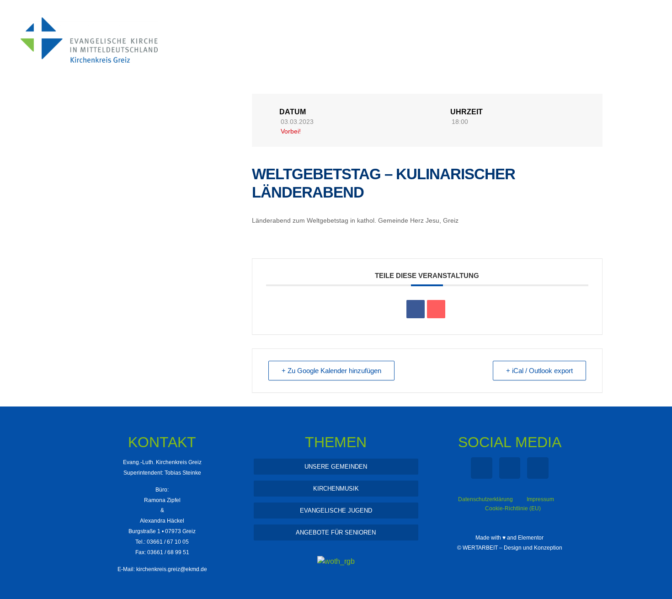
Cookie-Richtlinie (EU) (513, 508)
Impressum (540, 499)
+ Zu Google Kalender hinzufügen (331, 370)
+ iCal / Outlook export (539, 370)
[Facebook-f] (481, 468)
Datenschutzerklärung (485, 499)
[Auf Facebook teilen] (415, 309)
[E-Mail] (436, 309)
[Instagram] (510, 468)
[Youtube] (538, 468)
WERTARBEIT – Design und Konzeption (512, 548)
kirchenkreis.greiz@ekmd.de (171, 569)
